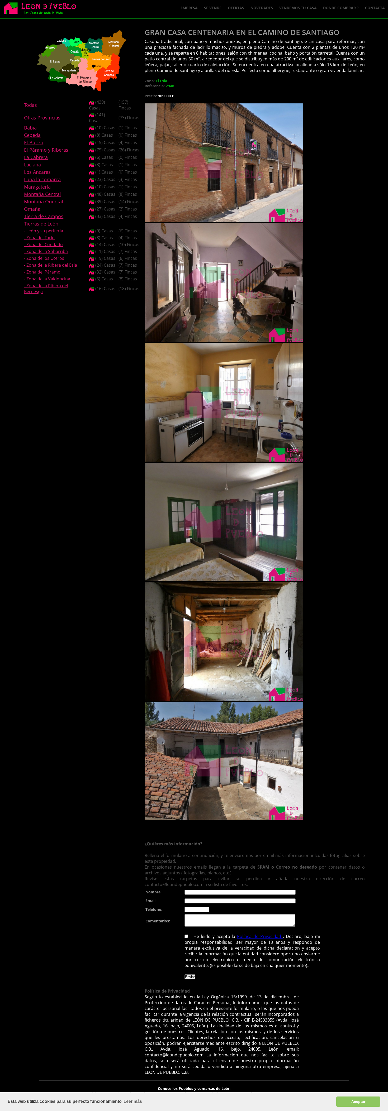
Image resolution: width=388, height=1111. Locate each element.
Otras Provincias (42, 117)
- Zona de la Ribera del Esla (50, 265)
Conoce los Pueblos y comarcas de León (194, 1088)
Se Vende (212, 7)
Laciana (32, 164)
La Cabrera (36, 157)
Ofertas (236, 7)
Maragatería (37, 187)
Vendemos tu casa (298, 7)
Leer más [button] (133, 1101)
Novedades (261, 7)
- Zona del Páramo (42, 272)
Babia (30, 127)
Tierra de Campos (43, 216)
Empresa (189, 7)
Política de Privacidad (260, 936)
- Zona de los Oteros (44, 258)
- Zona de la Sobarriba (46, 251)
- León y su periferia (43, 231)
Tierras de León (41, 224)
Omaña (32, 209)
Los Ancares (37, 172)
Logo (42, 9)
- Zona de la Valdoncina (47, 279)
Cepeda (32, 135)
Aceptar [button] (358, 1101)
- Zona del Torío (39, 238)
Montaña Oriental (43, 201)
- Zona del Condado (43, 244)
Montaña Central (42, 194)
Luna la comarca (42, 179)
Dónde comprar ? (341, 7)
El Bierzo (33, 142)
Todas (30, 105)
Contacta (375, 7)
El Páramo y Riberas (46, 150)
